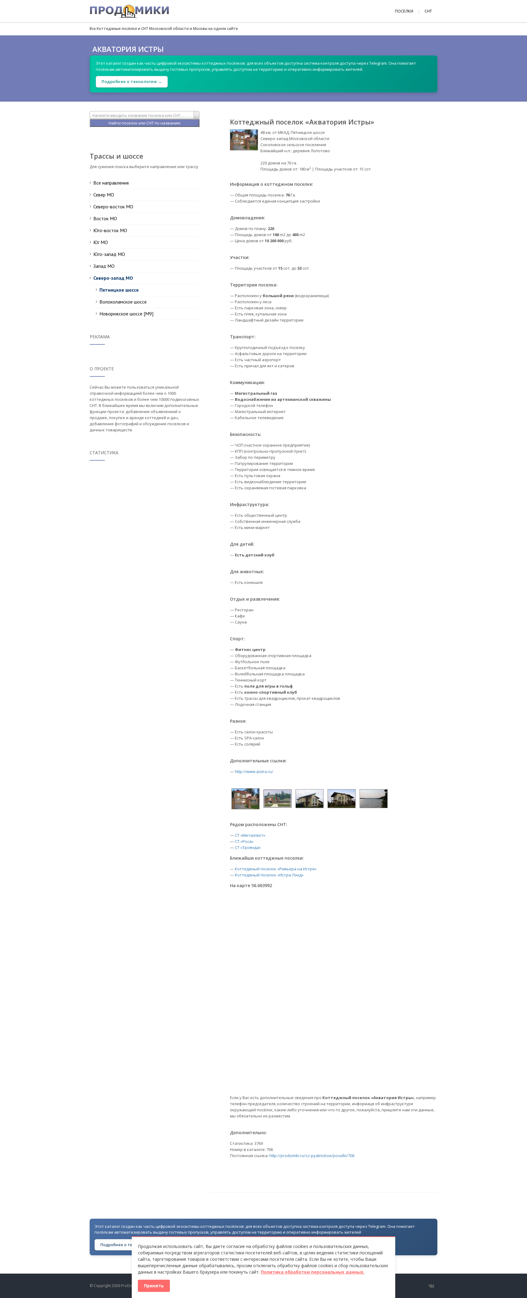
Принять (154, 1286)
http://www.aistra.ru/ (254, 771)
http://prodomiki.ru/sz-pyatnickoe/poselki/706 (311, 1155)
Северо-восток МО (113, 206)
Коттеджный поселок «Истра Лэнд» (269, 875)
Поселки (404, 11)
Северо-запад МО (113, 278)
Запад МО (104, 266)
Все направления (111, 183)
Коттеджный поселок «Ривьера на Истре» (276, 869)
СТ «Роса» (244, 841)
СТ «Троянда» (248, 847)
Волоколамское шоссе (123, 302)
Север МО (103, 195)
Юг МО (100, 242)
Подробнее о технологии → (132, 81)
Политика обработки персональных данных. (312, 1272)
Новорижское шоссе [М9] (126, 314)
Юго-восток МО (110, 230)
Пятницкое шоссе (119, 290)
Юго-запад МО (109, 254)
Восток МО (105, 218)
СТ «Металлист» (250, 835)
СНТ (428, 11)
